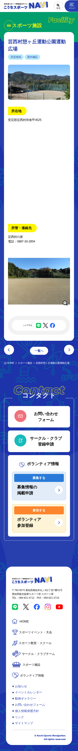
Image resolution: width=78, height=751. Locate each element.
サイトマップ (24, 723)
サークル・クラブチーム (38, 653)
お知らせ (21, 686)
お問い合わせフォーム (30, 704)
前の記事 (9, 350)
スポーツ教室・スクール (35, 643)
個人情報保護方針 (27, 711)
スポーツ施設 (31, 664)
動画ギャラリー (25, 698)
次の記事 (69, 350)
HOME (24, 621)
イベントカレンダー (28, 692)
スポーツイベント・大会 (35, 632)
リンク (19, 717)
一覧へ (39, 350)
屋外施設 (32, 56)
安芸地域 (16, 56)
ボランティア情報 (32, 675)
